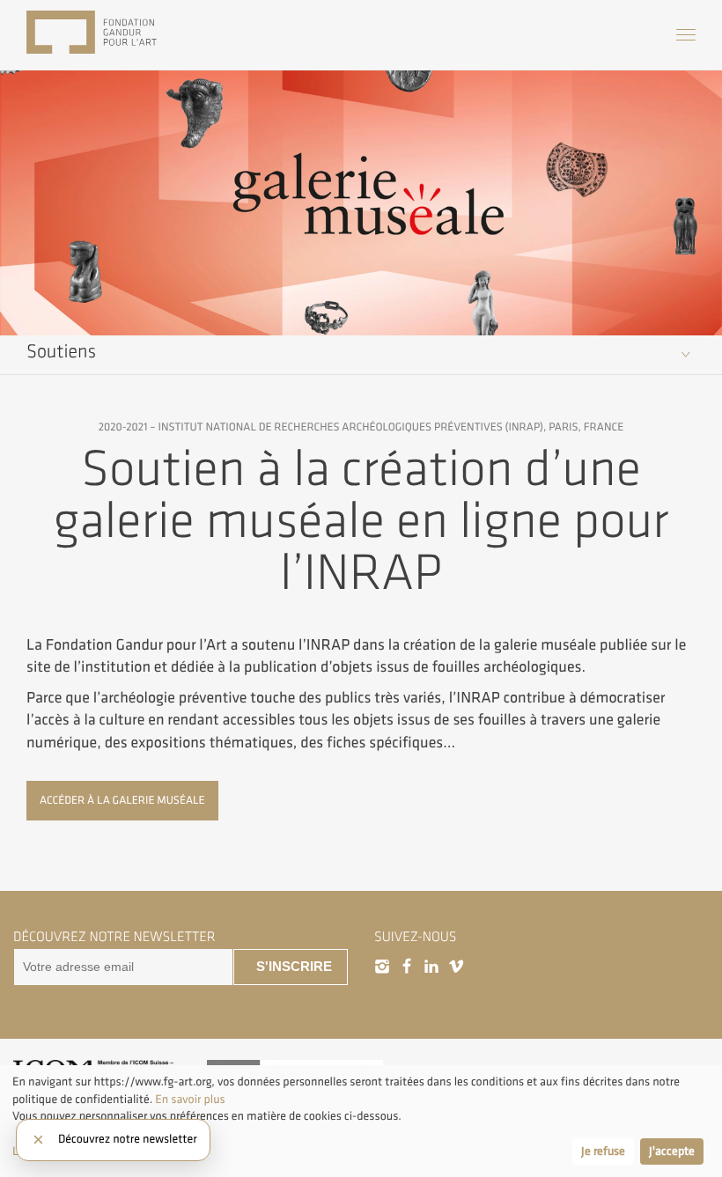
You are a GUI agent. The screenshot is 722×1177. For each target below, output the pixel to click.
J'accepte (672, 1151)
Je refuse (603, 1151)
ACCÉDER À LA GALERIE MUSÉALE (122, 800)
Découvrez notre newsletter (127, 1140)
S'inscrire (294, 967)
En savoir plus (188, 1099)
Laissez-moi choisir (60, 1151)
